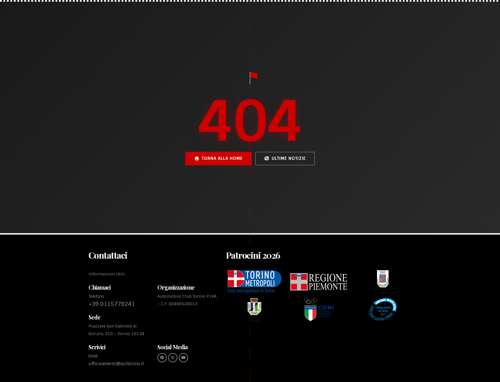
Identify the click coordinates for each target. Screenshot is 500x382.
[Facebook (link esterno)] (162, 358)
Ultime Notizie (289, 158)
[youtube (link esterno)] (183, 358)
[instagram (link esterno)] (173, 358)
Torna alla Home (222, 158)
